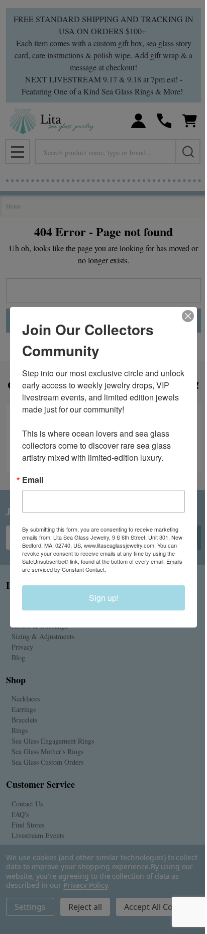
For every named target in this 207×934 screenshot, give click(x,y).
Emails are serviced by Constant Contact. (102, 565)
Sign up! (104, 597)
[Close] (188, 316)
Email (32, 480)
